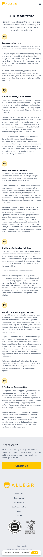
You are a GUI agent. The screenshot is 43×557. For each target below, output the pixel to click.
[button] (39, 3)
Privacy (18, 546)
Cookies (24, 546)
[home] (9, 3)
